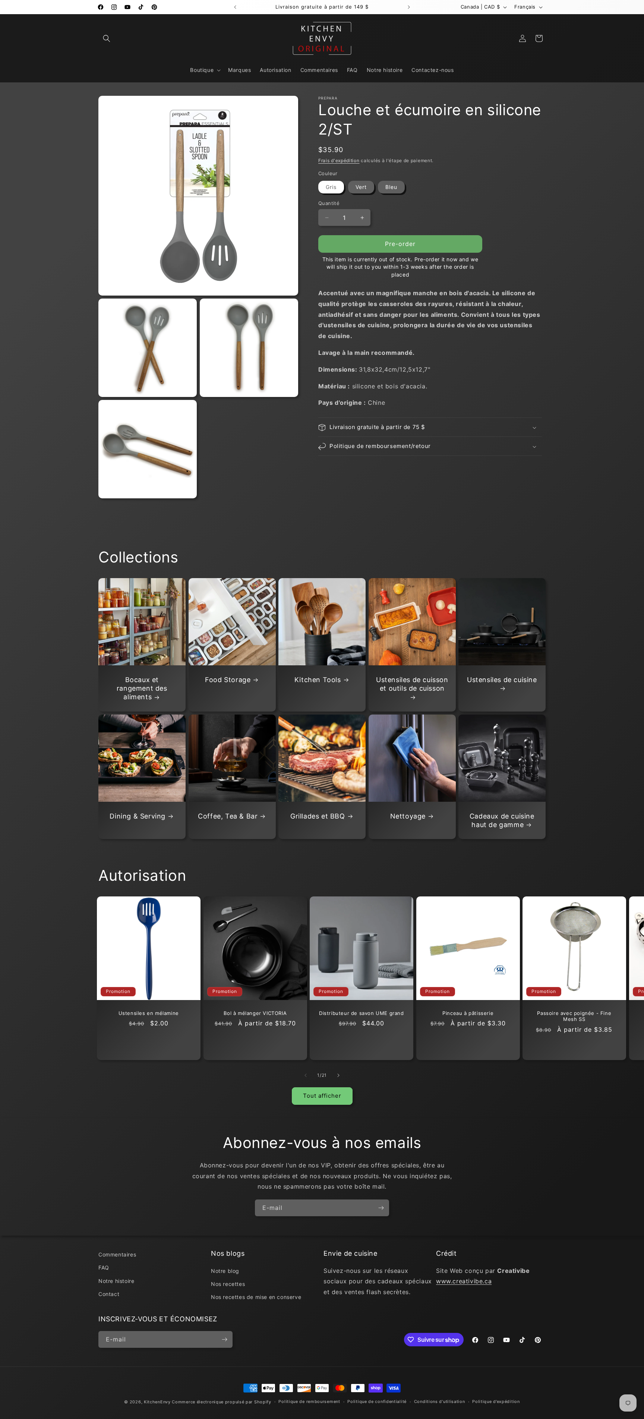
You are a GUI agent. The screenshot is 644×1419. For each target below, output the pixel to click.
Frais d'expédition (339, 160)
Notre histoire (116, 1281)
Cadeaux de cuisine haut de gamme (502, 820)
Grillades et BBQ (317, 816)
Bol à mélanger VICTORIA (255, 1013)
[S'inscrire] (381, 1207)
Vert (361, 187)
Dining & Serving (137, 816)
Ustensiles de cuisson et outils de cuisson (412, 684)
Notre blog (225, 1271)
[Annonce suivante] (409, 7)
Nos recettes (228, 1284)
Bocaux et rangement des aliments (142, 688)
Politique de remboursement (309, 1401)
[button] (106, 38)
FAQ (103, 1267)
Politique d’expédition (496, 1401)
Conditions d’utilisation (439, 1401)
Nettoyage (407, 816)
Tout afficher (322, 1095)
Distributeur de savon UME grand (361, 1013)
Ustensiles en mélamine (149, 1013)
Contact (108, 1294)
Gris (331, 187)
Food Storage (227, 680)
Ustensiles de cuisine (502, 680)
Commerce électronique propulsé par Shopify (221, 1401)
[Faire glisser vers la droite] (338, 1075)
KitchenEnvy (157, 1401)
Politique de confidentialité (377, 1401)
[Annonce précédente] (235, 7)
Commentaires (117, 1254)
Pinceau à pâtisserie (467, 1013)
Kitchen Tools (317, 680)
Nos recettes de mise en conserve (256, 1297)
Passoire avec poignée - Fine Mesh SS (574, 1016)
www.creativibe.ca (464, 1281)
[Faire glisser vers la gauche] (305, 1075)
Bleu (391, 187)
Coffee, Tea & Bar (228, 816)
